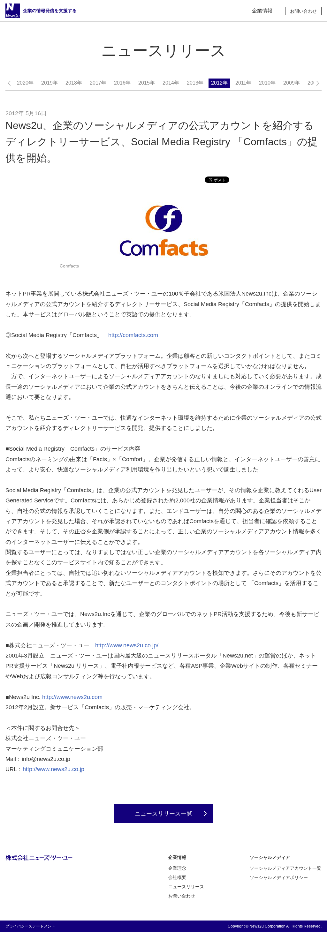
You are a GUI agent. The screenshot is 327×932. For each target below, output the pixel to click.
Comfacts (69, 265)
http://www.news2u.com (72, 697)
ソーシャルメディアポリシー (279, 877)
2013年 (195, 83)
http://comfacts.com (133, 335)
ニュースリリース (186, 886)
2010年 (267, 83)
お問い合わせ (303, 11)
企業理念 (177, 868)
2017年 (98, 83)
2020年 (25, 83)
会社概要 (177, 877)
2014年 (171, 83)
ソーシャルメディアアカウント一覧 (285, 868)
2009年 (291, 83)
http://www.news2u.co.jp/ (126, 645)
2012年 (219, 83)
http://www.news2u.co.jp (53, 769)
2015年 (146, 83)
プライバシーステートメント (30, 926)
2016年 (122, 83)
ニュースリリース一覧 (163, 813)
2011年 (243, 83)
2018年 (73, 83)
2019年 (49, 83)
